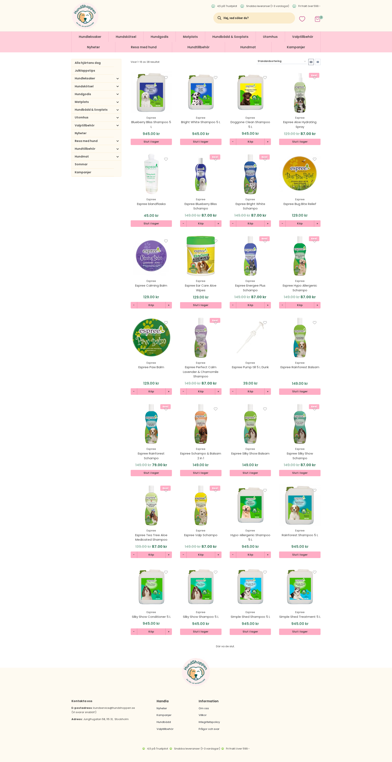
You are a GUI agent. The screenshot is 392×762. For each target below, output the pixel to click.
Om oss (204, 708)
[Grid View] (311, 62)
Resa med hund (144, 47)
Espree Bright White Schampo (250, 206)
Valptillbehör (302, 37)
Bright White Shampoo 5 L (200, 122)
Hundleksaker (90, 37)
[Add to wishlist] (166, 77)
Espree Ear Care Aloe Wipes (200, 287)
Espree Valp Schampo (200, 535)
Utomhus (270, 37)
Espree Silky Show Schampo (300, 455)
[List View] (318, 62)
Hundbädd (164, 722)
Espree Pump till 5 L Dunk (250, 367)
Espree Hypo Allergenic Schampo (300, 287)
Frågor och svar (209, 729)
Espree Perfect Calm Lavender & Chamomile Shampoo (200, 371)
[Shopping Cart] (314, 18)
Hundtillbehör (198, 47)
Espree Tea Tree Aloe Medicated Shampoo (151, 537)
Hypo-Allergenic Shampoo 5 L (250, 537)
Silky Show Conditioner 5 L (151, 617)
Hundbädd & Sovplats (230, 37)
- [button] (233, 142)
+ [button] (268, 142)
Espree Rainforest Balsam (300, 367)
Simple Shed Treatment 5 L (300, 617)
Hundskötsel (126, 37)
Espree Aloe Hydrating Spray (299, 124)
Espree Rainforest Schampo (151, 455)
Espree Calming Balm (151, 285)
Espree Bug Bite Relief (300, 204)
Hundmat (248, 47)
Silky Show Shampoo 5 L (201, 617)
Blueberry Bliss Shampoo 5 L (151, 124)
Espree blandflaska (151, 204)
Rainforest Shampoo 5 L (300, 535)
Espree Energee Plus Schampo (250, 287)
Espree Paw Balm (151, 367)
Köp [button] (250, 142)
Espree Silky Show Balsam (250, 453)
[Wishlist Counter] (302, 19)
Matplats (190, 37)
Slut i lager (151, 142)
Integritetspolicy (209, 722)
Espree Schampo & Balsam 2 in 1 (200, 455)
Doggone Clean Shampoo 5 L (250, 124)
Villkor (203, 715)
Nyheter (93, 47)
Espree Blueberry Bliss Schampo (201, 206)
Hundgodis (159, 37)
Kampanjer (296, 47)
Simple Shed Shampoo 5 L (250, 617)
